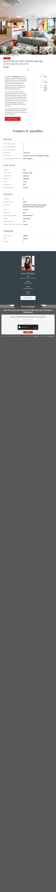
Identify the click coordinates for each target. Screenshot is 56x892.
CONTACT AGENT (28, 298)
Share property (12, 118)
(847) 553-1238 (28, 283)
